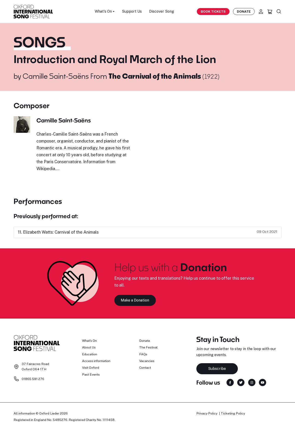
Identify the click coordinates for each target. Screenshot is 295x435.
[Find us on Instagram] (252, 382)
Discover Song (161, 11)
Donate (244, 11)
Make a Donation (135, 300)
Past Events (91, 374)
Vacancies (146, 361)
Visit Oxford (90, 367)
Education (89, 354)
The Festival (148, 347)
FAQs (143, 354)
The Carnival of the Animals (155, 76)
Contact (145, 367)
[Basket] (270, 11)
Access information (96, 361)
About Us (89, 347)
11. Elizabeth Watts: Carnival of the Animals (58, 232)
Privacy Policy (206, 413)
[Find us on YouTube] (262, 382)
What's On (89, 340)
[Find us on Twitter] (241, 382)
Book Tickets (213, 11)
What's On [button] (103, 11)
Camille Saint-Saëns (56, 76)
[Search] (279, 11)
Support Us (132, 11)
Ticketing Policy (233, 413)
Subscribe (217, 368)
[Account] (261, 11)
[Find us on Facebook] (230, 382)
